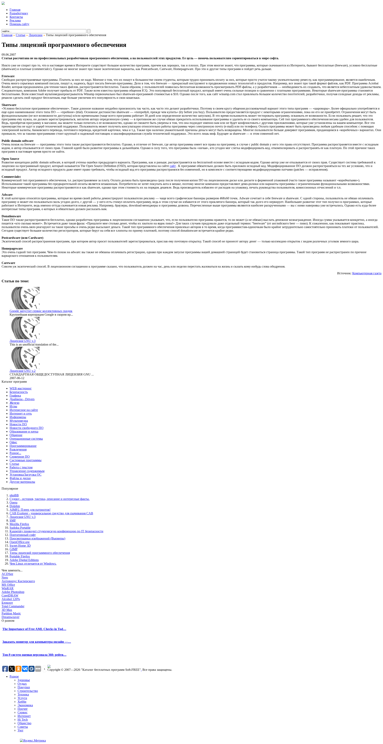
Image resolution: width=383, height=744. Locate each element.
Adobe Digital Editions (24, 560)
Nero (5, 577)
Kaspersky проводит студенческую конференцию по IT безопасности (56, 531)
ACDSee (7, 574)
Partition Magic (11, 613)
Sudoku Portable (20, 527)
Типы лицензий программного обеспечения (40, 552)
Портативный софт (23, 535)
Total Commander (13, 606)
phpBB (14, 495)
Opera (13, 502)
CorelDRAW (10, 595)
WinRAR (8, 588)
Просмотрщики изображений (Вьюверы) (37, 538)
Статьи (20, 35)
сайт (173, 166)
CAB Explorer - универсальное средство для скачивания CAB (51, 513)
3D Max (7, 610)
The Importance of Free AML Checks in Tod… (34, 629)
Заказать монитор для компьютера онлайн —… (36, 641)
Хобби (22, 701)
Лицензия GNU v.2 (23, 370)
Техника (23, 694)
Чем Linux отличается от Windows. (33, 563)
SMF (13, 520)
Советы (23, 726)
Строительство (28, 691)
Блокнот (7, 602)
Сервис (23, 712)
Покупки (24, 687)
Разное (14, 676)
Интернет (24, 716)
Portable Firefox (20, 556)
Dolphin (15, 506)
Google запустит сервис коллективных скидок (41, 311)
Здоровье (24, 680)
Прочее (23, 708)
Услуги (22, 698)
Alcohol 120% (11, 599)
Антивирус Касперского (18, 581)
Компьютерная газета (366, 273)
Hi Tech (23, 719)
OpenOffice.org (20, 542)
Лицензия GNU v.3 (23, 341)
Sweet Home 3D (20, 545)
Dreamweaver (10, 617)
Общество (24, 723)
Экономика (25, 705)
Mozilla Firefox (19, 524)
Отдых (22, 683)
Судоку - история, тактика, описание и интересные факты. (50, 499)
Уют (20, 730)
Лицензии (35, 35)
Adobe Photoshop (13, 592)
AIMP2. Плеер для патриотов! (30, 509)
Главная (7, 35)
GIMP (14, 549)
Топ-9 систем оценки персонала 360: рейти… (34, 654)
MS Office (8, 584)
